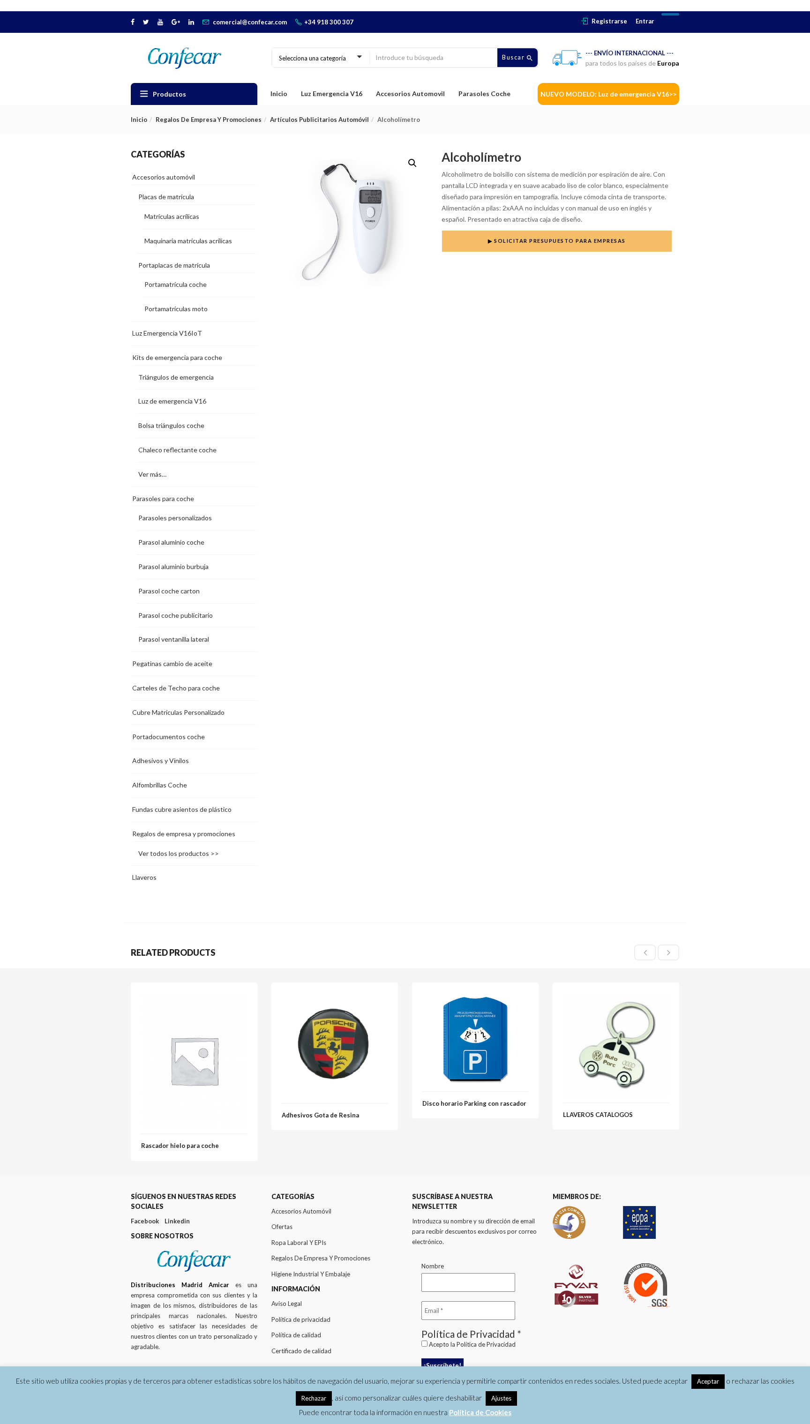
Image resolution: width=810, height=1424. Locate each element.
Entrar (645, 21)
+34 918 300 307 (328, 22)
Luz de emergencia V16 (172, 401)
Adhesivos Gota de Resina (320, 1115)
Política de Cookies (480, 1412)
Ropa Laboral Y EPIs (298, 1242)
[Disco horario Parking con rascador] (475, 998)
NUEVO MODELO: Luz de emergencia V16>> (608, 94)
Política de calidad (296, 1335)
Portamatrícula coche (175, 284)
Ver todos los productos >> (178, 853)
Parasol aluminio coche (171, 542)
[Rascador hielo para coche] (194, 998)
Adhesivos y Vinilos (160, 760)
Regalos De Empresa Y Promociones (320, 1258)
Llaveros (144, 877)
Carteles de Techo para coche (176, 688)
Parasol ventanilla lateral (173, 639)
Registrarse (609, 21)
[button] (412, 163)
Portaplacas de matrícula (174, 265)
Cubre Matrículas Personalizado (178, 712)
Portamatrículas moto (176, 309)
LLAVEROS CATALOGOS (598, 1114)
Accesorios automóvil (163, 177)
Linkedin (177, 1221)
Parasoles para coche (163, 498)
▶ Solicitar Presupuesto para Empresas (557, 241)
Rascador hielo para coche (180, 1145)
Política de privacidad (300, 1319)
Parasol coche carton (169, 591)
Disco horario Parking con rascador (474, 1103)
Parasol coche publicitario (175, 615)
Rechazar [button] (313, 1398)
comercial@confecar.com (250, 22)
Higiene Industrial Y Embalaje (310, 1274)
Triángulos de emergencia (176, 377)
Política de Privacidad (486, 1344)
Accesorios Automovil (410, 93)
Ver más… (152, 474)
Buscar (514, 57)
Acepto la (472, 1344)
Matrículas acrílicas (171, 216)
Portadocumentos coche (168, 737)
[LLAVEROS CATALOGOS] (616, 998)
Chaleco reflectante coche (177, 450)
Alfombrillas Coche (159, 785)
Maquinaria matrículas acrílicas (188, 241)
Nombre (432, 1266)
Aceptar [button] (708, 1381)
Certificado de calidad (301, 1351)
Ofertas (281, 1226)
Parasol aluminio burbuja (173, 566)
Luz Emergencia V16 (331, 93)
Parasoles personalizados (175, 518)
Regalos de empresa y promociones (209, 119)
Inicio (278, 93)
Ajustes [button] (501, 1398)
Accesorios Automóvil (301, 1211)
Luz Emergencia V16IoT (167, 333)
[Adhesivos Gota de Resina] (335, 998)
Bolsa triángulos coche (171, 425)
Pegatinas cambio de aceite (172, 663)
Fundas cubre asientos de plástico (182, 809)
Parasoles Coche (484, 93)
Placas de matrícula (166, 197)
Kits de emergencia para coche (177, 357)
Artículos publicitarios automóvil (319, 119)
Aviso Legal (286, 1303)
